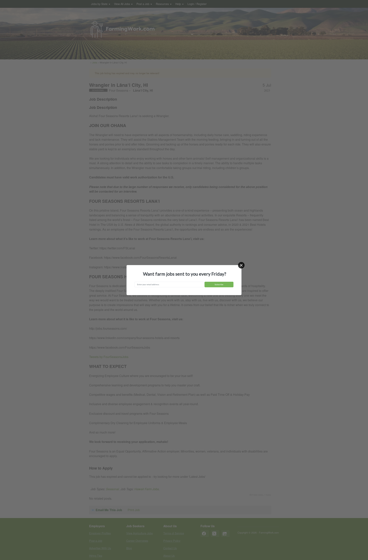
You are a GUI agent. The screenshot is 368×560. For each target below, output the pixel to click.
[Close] (241, 265)
